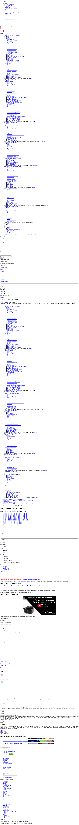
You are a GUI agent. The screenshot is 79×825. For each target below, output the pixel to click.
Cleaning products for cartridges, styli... (14, 84)
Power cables (9, 136)
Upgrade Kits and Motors (12, 85)
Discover (30, 78)
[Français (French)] (3, 30)
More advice (2, 745)
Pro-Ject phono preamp (11, 62)
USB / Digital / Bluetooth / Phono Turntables (15, 44)
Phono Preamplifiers (11, 55)
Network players (10, 460)
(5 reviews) (2, 527)
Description (5, 566)
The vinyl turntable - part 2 (8, 799)
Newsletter (7, 10)
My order (4, 792)
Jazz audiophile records (11, 98)
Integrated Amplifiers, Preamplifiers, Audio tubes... (12, 166)
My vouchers (5, 796)
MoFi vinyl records (10, 106)
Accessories (5, 784)
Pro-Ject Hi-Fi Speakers (11, 156)
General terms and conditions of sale (9, 811)
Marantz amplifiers (10, 178)
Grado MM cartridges (11, 76)
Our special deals (6, 223)
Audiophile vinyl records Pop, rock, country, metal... (17, 97)
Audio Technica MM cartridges (13, 74)
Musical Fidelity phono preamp (13, 61)
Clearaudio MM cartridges (12, 75)
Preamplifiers (9, 172)
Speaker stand (9, 151)
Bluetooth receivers (10, 198)
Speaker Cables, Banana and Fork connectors (15, 135)
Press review (5, 815)
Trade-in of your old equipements (11, 8)
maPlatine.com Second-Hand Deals (13, 229)
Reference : (2, 542)
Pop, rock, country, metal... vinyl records (14, 102)
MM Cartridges (10, 65)
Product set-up (7, 7)
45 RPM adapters (10, 115)
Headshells (9, 72)
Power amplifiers (10, 171)
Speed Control (10, 58)
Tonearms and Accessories (12, 358)
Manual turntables (10, 39)
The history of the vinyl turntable (9, 802)
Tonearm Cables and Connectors (13, 128)
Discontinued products (7, 788)
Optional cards (10, 184)
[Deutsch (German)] (3, 24)
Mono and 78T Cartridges (12, 70)
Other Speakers (10, 150)
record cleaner (4, 585)
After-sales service (6, 816)
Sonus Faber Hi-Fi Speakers (12, 157)
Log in (3, 279)
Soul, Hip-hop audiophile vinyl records (14, 100)
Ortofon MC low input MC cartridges (14, 77)
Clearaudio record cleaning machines (14, 117)
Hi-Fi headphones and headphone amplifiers (13, 158)
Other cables (9, 134)
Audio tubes (9, 183)
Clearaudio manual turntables (12, 46)
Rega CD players (10, 202)
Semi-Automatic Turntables (12, 40)
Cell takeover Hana (8, 14)
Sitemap (4, 817)
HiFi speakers (7, 144)
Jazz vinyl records (10, 103)
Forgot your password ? (5, 281)
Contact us (2, 269)
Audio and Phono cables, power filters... (10, 122)
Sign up (1, 284)
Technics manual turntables (12, 51)
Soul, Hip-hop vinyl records (12, 105)
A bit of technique (6, 806)
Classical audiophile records (12, 99)
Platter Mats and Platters (11, 87)
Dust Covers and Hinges (11, 86)
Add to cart (3, 544)
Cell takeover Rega (8, 15)
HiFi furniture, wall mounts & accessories (10, 206)
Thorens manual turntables (12, 52)
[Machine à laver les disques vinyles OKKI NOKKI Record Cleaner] (15, 513)
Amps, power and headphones (8, 785)
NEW (8, 36)
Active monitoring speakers (12, 147)
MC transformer (6, 807)
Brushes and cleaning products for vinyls (14, 112)
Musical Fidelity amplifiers (12, 180)
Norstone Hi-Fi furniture (11, 220)
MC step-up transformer (11, 57)
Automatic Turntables (11, 41)
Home (1, 505)
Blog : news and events (7, 242)
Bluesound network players (12, 203)
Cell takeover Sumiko (9, 17)
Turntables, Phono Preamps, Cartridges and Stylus (12, 35)
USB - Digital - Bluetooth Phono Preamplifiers (15, 56)
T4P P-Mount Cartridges (11, 66)
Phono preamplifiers (6, 801)
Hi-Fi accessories (10, 186)
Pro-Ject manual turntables (12, 49)
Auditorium (7, 9)
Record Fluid (26, 585)
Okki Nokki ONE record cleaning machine (32, 579)
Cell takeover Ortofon (9, 13)
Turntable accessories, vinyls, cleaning (10, 79)
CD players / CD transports (12, 194)
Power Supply (10, 59)
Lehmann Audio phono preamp (13, 60)
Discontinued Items (10, 230)
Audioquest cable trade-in (9, 19)
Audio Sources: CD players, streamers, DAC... (11, 188)
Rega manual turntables (11, 50)
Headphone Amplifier (11, 161)
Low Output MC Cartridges (12, 67)
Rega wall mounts (10, 221)
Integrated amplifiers (11, 170)
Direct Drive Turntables (11, 42)
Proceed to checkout (4, 302)
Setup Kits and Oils (11, 91)
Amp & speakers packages (12, 152)
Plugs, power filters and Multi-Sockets (14, 137)
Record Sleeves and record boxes (13, 113)
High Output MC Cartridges (12, 69)
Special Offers (10, 231)
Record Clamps (10, 88)
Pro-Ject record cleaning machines (13, 120)
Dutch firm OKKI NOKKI (25, 581)
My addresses (5, 794)
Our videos (7, 6)
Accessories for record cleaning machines (14, 110)
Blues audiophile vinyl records (13, 101)
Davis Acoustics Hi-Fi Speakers (13, 155)
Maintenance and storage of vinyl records (12, 107)
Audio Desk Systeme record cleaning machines (16, 116)
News (8, 38)
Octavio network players (11, 204)
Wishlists (3, 546)
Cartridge (4, 783)
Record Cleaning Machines (12, 109)
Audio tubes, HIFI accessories (10, 181)
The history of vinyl (6, 804)
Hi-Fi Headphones (10, 160)
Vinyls (6, 94)
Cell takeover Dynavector (9, 16)
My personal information (7, 795)
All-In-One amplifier (11, 173)
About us (4, 1)
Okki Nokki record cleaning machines (14, 119)
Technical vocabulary (4, 667)
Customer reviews (6, 568)
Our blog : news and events (10, 4)
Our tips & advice (6, 569)
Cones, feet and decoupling (12, 93)
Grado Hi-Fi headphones (11, 164)
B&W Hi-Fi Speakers (11, 154)
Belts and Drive (10, 83)
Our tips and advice (8, 5)
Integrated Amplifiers (9, 168)
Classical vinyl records (11, 104)
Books (8, 219)
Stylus (8, 73)
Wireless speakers (10, 148)
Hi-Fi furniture (10, 185)
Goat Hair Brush (16, 585)
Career (4, 814)
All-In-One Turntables (11, 43)
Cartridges (5, 805)
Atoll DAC (9, 201)
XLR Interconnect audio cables (13, 130)
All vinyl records (10, 96)
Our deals (4, 787)
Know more (2, 535)
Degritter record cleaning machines (13, 118)
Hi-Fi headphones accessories (12, 162)
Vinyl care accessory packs (12, 114)
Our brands (5, 789)
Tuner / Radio (9, 199)
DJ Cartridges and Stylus (11, 71)
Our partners (5, 813)
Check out (2, 297)
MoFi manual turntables (11, 48)
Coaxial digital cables (11, 131)
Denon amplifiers (10, 177)
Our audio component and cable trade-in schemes (12, 12)
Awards (4, 567)
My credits (5, 793)
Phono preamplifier (8, 53)
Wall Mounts (9, 92)
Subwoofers (9, 149)
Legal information (6, 810)
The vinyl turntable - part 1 (8, 800)
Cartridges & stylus (8, 63)
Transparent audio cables (11, 139)
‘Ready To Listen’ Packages (12, 45)
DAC (8, 197)
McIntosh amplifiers (11, 179)
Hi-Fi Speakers (10, 146)
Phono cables (9, 127)
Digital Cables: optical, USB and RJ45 (14, 133)
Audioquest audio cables (11, 138)
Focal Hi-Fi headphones (11, 163)
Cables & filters (5, 786)
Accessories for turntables (9, 81)
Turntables (7, 37)
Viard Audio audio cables (12, 140)
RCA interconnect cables (11, 129)
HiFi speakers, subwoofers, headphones (10, 142)
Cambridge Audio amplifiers (12, 176)
